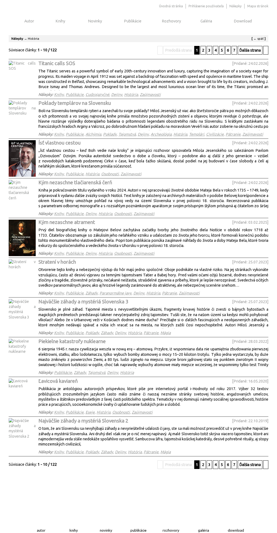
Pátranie (233, 134)
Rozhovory (171, 21)
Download (243, 21)
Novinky (95, 21)
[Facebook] (153, 6)
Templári (196, 134)
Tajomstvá (127, 134)
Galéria (206, 21)
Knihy (60, 21)
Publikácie (132, 21)
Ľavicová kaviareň (58, 381)
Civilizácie (215, 134)
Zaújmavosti (150, 94)
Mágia (165, 333)
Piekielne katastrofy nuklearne (72, 341)
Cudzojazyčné (97, 94)
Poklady (110, 134)
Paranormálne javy (115, 293)
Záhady (91, 293)
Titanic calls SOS (56, 63)
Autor (29, 21)
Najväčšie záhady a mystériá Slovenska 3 (83, 301)
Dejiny (116, 94)
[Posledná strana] (265, 50)
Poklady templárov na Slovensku (74, 103)
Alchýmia (93, 134)
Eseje (90, 412)
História (131, 94)
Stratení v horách (57, 262)
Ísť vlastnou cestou (59, 143)
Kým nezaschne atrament (66, 222)
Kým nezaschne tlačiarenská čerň (75, 182)
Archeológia (161, 134)
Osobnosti (110, 174)
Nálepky (17, 38)
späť (259, 38)
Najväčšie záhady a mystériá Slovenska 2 (83, 421)
